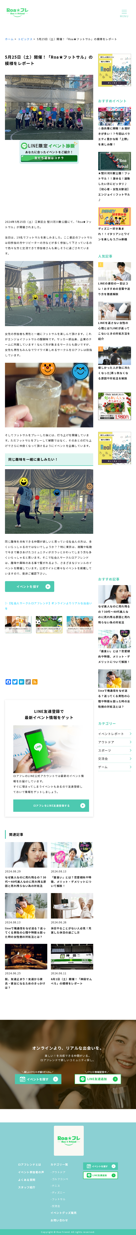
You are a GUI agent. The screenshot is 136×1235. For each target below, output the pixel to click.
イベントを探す (28, 586)
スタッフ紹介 (26, 1187)
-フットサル (58, 1199)
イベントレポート (111, 734)
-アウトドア (58, 1172)
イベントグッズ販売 (64, 1213)
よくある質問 (26, 1180)
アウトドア (106, 742)
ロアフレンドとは (29, 1164)
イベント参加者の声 (31, 1172)
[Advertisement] (49, 194)
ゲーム (103, 767)
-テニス (55, 1185)
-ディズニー (58, 1192)
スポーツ (104, 750)
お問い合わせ (59, 1220)
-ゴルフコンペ (59, 1179)
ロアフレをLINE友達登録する (51, 805)
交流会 (103, 758)
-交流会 (55, 1206)
